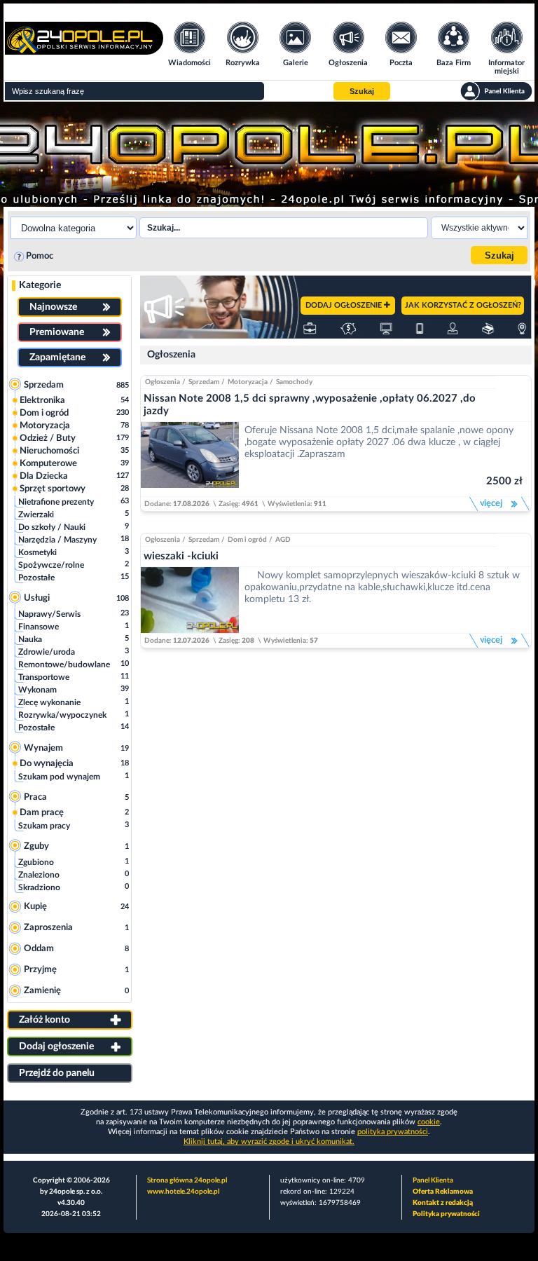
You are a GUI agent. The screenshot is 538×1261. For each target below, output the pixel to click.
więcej (489, 503)
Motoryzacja (248, 382)
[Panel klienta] (496, 91)
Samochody (294, 382)
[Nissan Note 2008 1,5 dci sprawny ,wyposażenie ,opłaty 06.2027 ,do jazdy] (190, 459)
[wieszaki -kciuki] (190, 599)
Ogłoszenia (171, 355)
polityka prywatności (392, 1132)
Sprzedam (203, 382)
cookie (429, 1122)
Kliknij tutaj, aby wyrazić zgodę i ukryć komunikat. (269, 1141)
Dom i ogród (247, 539)
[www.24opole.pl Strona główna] (84, 50)
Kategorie (40, 285)
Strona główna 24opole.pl (187, 1180)
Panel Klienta (433, 1180)
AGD (283, 539)
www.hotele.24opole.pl (183, 1191)
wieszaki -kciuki (181, 556)
